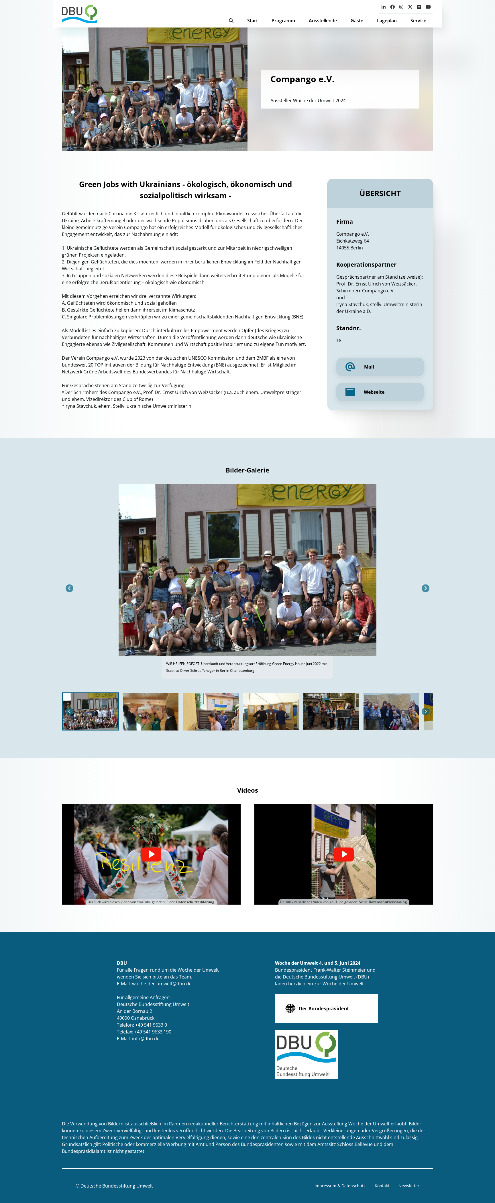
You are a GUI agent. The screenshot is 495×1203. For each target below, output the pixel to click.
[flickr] (419, 6)
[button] (90, 711)
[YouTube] (428, 6)
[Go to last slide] (69, 588)
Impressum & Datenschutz (340, 1185)
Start (252, 20)
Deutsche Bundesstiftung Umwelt (116, 1186)
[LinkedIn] (383, 6)
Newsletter (408, 1185)
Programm (283, 20)
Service (418, 20)
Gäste (357, 20)
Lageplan (387, 20)
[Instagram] (401, 6)
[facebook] (392, 6)
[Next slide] (425, 588)
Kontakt (382, 1185)
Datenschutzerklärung (195, 901)
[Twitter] (410, 6)
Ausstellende (323, 20)
